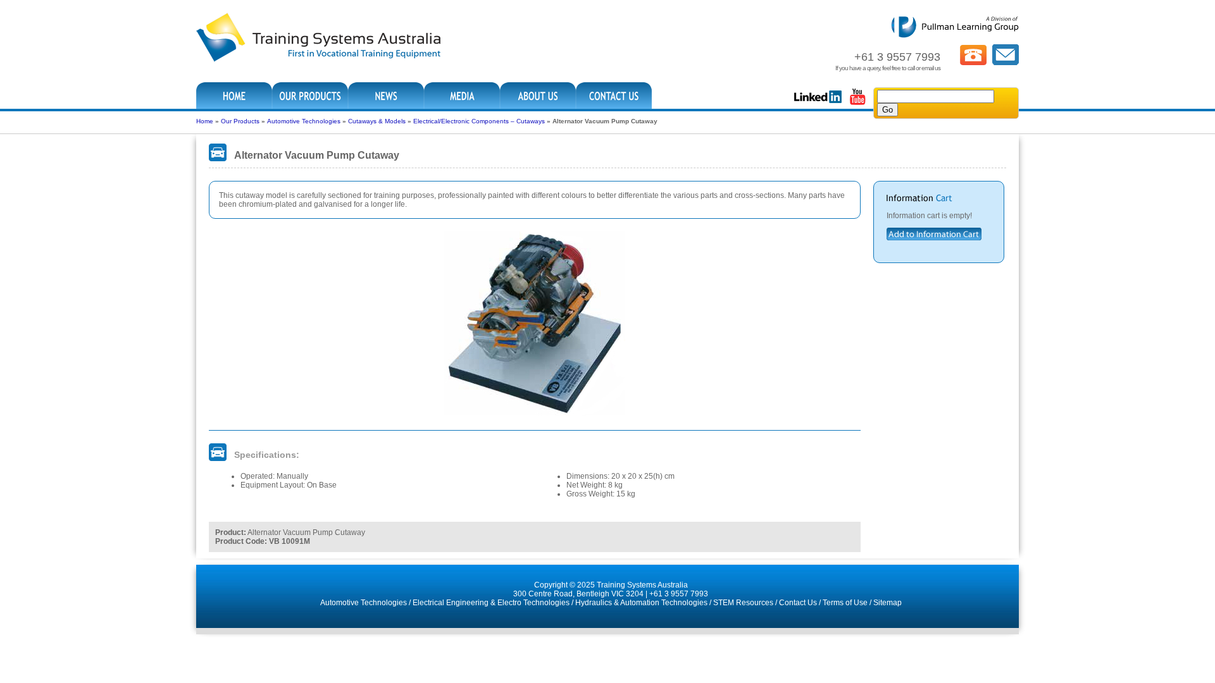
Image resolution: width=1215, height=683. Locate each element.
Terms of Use (845, 602)
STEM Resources (743, 602)
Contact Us (798, 602)
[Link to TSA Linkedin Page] (818, 103)
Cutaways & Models (377, 121)
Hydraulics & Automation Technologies (641, 602)
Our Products (240, 121)
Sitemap (887, 602)
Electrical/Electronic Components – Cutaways (479, 121)
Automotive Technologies (303, 121)
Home (204, 121)
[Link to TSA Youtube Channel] (857, 103)
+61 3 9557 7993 (678, 593)
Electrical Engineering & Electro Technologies (491, 602)
